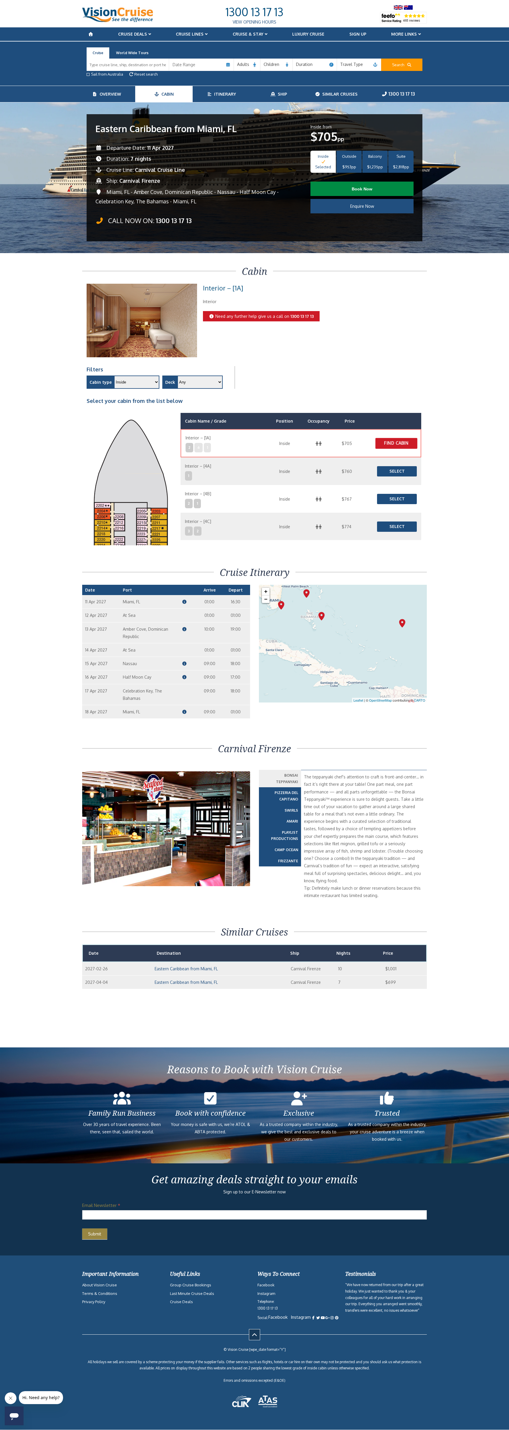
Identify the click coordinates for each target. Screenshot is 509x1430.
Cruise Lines (190, 33)
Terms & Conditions (99, 1293)
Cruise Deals (132, 33)
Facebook (266, 1285)
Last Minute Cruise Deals (192, 1293)
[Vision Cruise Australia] (117, 20)
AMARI (292, 821)
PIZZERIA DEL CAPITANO (286, 795)
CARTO (419, 700)
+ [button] (265, 591)
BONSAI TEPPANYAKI (287, 778)
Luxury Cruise (308, 33)
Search (399, 64)
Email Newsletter (101, 1205)
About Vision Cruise (99, 1285)
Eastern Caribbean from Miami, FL (186, 968)
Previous (93, 845)
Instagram (266, 1293)
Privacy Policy (93, 1301)
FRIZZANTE (288, 861)
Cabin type (101, 382)
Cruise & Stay (248, 33)
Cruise (97, 53)
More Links (404, 33)
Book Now (362, 189)
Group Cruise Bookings (190, 1285)
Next (242, 845)
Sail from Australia (107, 74)
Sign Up (357, 33)
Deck (170, 382)
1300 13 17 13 (254, 12)
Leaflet (358, 700)
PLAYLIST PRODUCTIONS (284, 835)
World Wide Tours (132, 53)
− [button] (265, 599)
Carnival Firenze (139, 180)
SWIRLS (291, 810)
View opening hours (254, 21)
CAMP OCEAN (286, 850)
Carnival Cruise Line (160, 170)
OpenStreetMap (380, 700)
